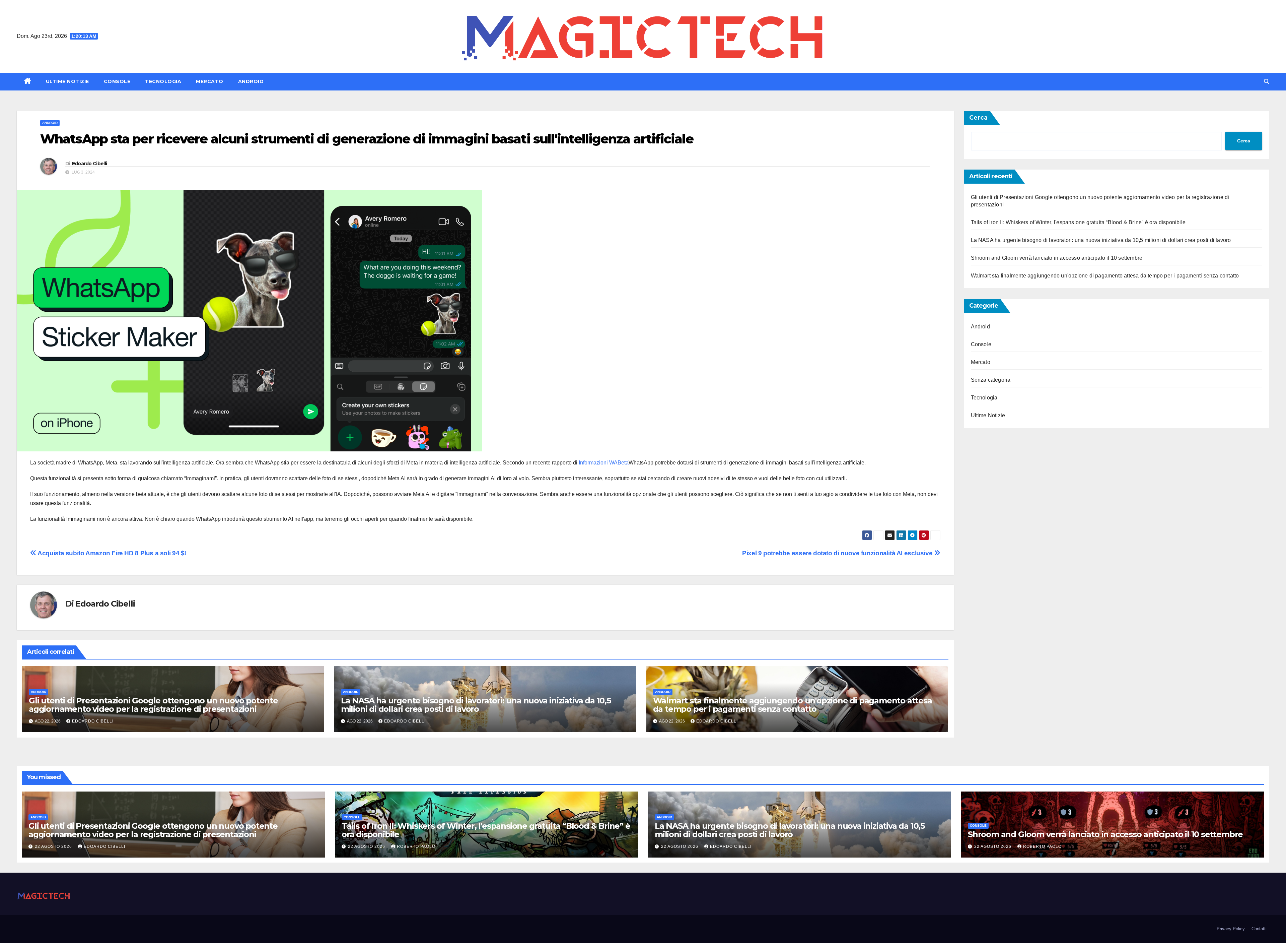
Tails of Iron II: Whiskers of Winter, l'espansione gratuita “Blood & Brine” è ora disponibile (1078, 222)
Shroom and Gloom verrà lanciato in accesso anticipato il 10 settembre (1057, 258)
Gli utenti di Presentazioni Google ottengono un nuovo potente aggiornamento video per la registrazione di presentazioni (153, 705)
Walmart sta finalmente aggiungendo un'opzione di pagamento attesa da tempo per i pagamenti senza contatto (792, 705)
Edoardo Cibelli (89, 164)
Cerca (978, 117)
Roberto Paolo (416, 846)
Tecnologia (163, 81)
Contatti (1259, 928)
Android (251, 81)
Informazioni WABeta (604, 462)
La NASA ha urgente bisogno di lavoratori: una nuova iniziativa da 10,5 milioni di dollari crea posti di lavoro (476, 705)
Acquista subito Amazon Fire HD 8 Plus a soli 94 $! (111, 553)
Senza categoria (991, 380)
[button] (1266, 81)
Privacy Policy (1231, 928)
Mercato (209, 81)
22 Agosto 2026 (54, 846)
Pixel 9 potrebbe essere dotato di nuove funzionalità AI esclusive (838, 553)
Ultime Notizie (67, 81)
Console (117, 81)
